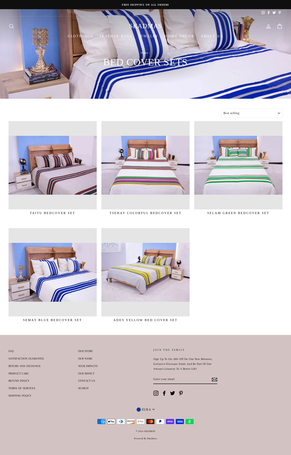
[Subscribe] (214, 379)
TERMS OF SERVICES (22, 388)
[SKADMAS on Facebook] (164, 393)
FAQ (11, 351)
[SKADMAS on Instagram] (155, 393)
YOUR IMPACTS (88, 366)
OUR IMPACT (86, 373)
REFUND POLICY (19, 380)
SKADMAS (145, 25)
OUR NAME (85, 358)
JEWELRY (148, 36)
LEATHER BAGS (116, 36)
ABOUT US (212, 36)
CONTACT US (86, 380)
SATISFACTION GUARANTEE (26, 358)
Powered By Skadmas (145, 438)
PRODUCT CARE (19, 373)
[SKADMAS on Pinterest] (180, 393)
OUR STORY (85, 351)
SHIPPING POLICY (20, 395)
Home (144, 52)
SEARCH (83, 388)
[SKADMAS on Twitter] (172, 393)
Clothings (80, 36)
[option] (145, 4)
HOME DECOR (179, 36)
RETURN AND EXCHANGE (24, 366)
